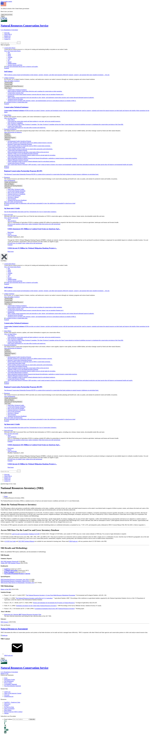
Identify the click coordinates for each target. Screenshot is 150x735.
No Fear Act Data (9, 707)
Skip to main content (6, 1)
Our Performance (9, 681)
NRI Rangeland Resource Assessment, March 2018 (15, 581)
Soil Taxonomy (12, 198)
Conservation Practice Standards (16, 191)
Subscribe (7, 33)
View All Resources (9, 180)
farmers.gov (7, 36)
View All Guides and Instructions (13, 201)
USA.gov (6, 695)
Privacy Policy (8, 682)
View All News (12, 221)
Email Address (8, 719)
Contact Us (7, 39)
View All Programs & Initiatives (13, 132)
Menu (2, 16)
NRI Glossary (4, 622)
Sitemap (6, 713)
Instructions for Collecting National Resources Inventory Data (22, 614)
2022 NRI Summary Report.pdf (9, 561)
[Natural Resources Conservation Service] (75, 19)
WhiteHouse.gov (8, 696)
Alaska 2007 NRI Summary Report (10, 563)
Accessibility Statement (10, 684)
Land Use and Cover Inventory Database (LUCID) (26, 534)
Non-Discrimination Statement (12, 686)
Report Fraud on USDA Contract (13, 711)
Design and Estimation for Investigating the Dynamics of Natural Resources (54, 602)
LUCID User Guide (10, 541)
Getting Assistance (9, 77)
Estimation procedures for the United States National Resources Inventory (36, 605)
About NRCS (8, 34)
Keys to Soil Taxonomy (14, 195)
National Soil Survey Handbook (16, 194)
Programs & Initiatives (10, 129)
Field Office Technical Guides (16, 189)
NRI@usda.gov (73, 541)
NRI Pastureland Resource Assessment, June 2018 (14, 579)
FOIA (5, 678)
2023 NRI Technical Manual (26, 541)
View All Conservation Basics (12, 51)
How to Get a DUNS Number (16, 192)
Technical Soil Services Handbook (17, 200)
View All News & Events (11, 217)
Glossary (6, 705)
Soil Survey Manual (13, 197)
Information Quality (9, 679)
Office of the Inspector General (12, 693)
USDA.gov (7, 37)
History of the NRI (6, 589)
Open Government (9, 708)
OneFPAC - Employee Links (12, 702)
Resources (7, 177)
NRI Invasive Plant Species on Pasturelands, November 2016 (17, 582)
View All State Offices (10, 118)
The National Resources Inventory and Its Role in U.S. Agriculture (34, 598)
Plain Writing (7, 710)
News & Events (8, 214)
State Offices (7, 115)
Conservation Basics (9, 48)
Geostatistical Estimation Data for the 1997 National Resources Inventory (55, 608)
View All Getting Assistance (12, 81)
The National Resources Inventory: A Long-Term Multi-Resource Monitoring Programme (50, 595)
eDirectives (7, 704)
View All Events (12, 235)
